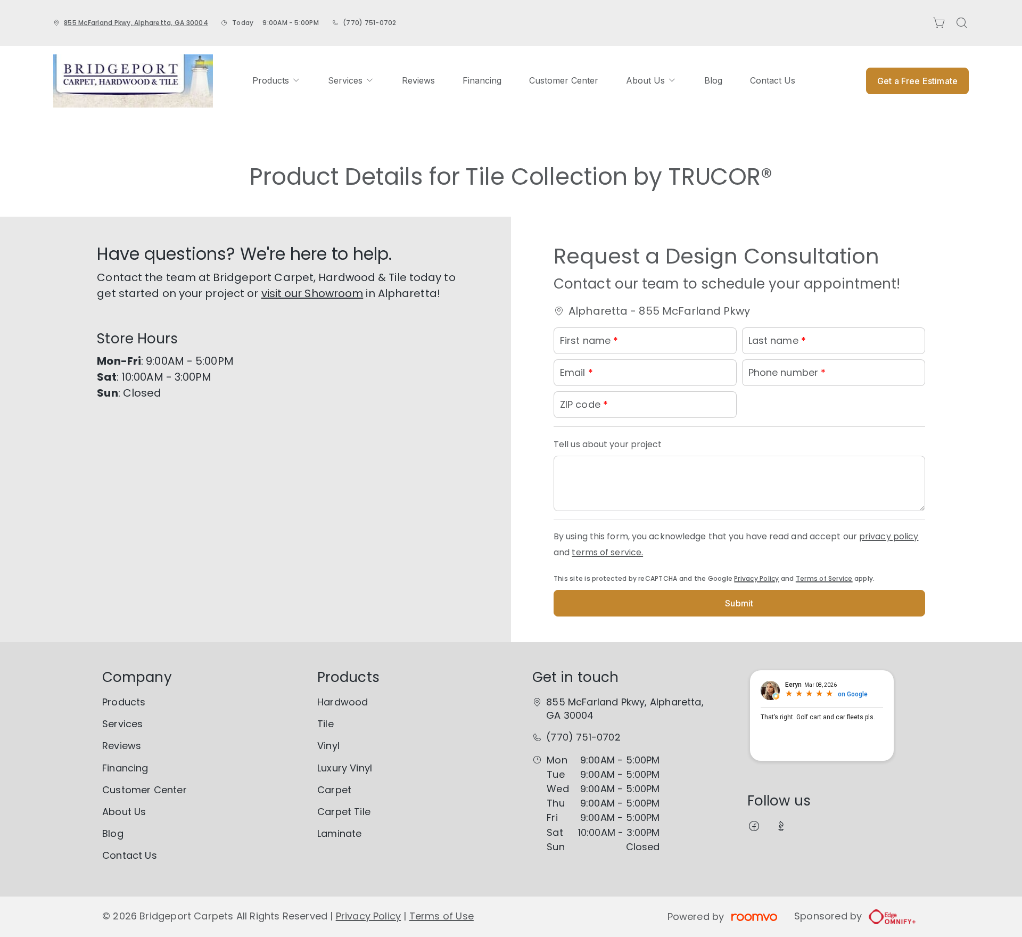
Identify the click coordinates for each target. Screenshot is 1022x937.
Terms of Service (824, 578)
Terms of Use (441, 916)
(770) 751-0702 (369, 22)
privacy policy (888, 536)
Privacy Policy (756, 578)
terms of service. (607, 552)
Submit (739, 603)
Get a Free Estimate (917, 81)
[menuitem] (276, 81)
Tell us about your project (608, 444)
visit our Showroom (312, 293)
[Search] (962, 23)
